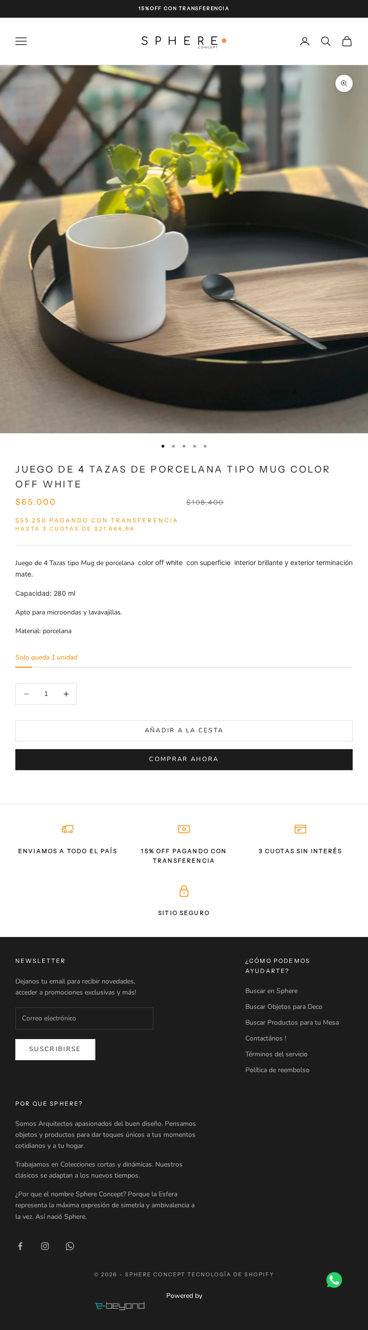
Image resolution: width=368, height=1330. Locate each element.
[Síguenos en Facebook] (20, 1246)
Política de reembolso (277, 1070)
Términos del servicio (276, 1054)
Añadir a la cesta (184, 730)
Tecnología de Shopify (230, 1274)
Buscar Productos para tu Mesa (292, 1022)
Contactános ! (265, 1038)
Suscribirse (55, 1049)
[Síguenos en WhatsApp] (70, 1246)
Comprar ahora (183, 759)
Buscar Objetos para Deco (283, 1006)
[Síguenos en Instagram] (45, 1246)
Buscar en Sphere (271, 990)
